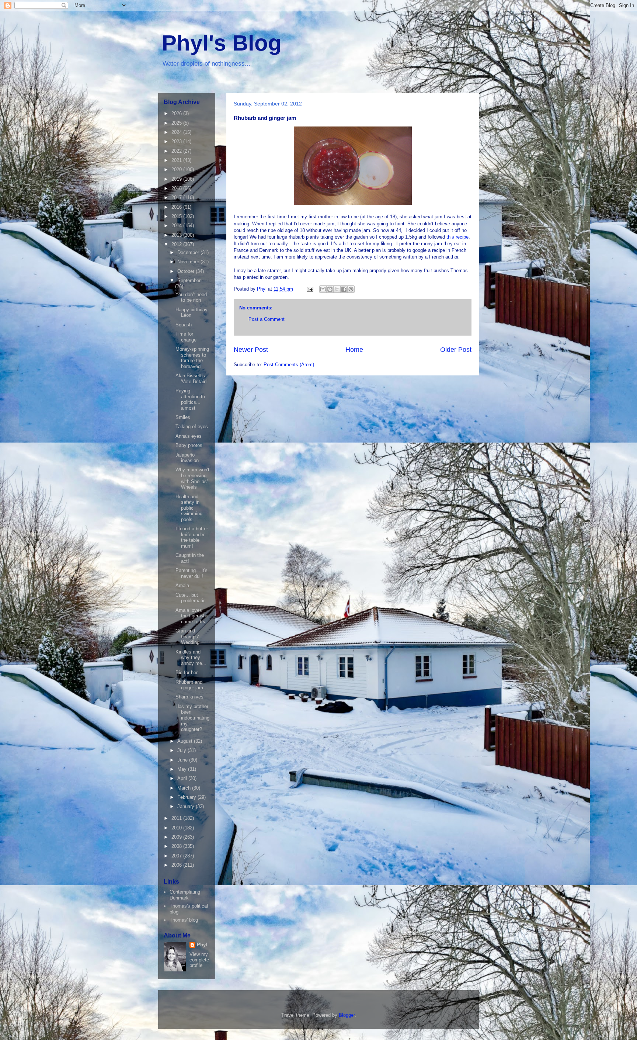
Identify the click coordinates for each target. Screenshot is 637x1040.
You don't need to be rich (191, 297)
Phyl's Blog (222, 43)
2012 (177, 244)
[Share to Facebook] (344, 289)
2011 (177, 818)
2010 (177, 828)
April (182, 778)
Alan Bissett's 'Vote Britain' (191, 378)
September (189, 280)
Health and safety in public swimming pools (188, 508)
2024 (177, 132)
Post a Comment (266, 319)
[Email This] (323, 289)
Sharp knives (189, 697)
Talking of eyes (191, 426)
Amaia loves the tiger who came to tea (191, 615)
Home (354, 349)
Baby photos (188, 445)
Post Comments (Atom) (289, 364)
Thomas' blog (184, 920)
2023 (177, 141)
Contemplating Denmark (185, 895)
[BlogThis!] (330, 289)
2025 (177, 123)
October (186, 271)
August (185, 741)
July (182, 750)
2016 (177, 207)
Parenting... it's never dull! (191, 573)
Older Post (455, 349)
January (186, 806)
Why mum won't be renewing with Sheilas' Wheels (192, 478)
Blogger (347, 1015)
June (183, 760)
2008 (177, 846)
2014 (177, 225)
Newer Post (251, 349)
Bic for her (186, 672)
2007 (177, 856)
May (182, 769)
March (184, 788)
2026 (177, 113)
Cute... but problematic (190, 598)
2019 (177, 179)
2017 (177, 197)
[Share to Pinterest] (351, 289)
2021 (177, 160)
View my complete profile (199, 959)
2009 (177, 837)
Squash (183, 324)
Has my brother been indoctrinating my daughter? (192, 718)
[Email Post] (309, 289)
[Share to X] (337, 289)
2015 (177, 216)
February (187, 797)
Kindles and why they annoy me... (190, 657)
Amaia (182, 585)
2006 (177, 865)
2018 (177, 188)
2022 (177, 151)
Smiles (182, 417)
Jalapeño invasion (187, 458)
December (189, 252)
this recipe (457, 237)
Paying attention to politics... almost (190, 399)
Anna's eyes (188, 436)
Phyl (202, 944)
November (189, 261)
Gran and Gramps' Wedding (187, 636)
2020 (177, 169)
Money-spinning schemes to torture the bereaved (192, 357)
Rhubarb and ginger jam (189, 685)
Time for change (185, 337)
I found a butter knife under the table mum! (191, 537)
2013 (177, 235)
